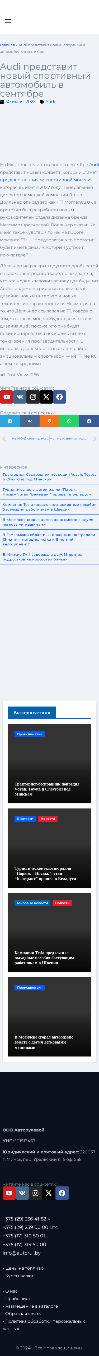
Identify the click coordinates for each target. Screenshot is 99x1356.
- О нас (10, 1291)
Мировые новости (32, 903)
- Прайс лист (16, 1298)
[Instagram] (33, 397)
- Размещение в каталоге (30, 1306)
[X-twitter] (46, 397)
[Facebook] (59, 397)
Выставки (25, 819)
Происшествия (29, 734)
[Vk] (19, 397)
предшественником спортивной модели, (45, 179)
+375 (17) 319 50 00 (24, 1244)
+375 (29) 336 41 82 (27, 1219)
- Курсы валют (18, 1275)
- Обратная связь (22, 1313)
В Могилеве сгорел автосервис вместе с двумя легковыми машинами (44, 1042)
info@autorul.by (22, 1253)
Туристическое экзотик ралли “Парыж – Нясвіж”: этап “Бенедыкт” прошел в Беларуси (45, 873)
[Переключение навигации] (8, 21)
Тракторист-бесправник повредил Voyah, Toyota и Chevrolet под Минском (47, 789)
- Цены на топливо (23, 1268)
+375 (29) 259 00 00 (30, 1227)
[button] (10, 421)
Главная (7, 45)
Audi (50, 101)
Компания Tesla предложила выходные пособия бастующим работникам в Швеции (44, 958)
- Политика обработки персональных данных (44, 1325)
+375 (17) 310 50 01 (24, 1236)
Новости (48, 819)
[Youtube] (6, 397)
